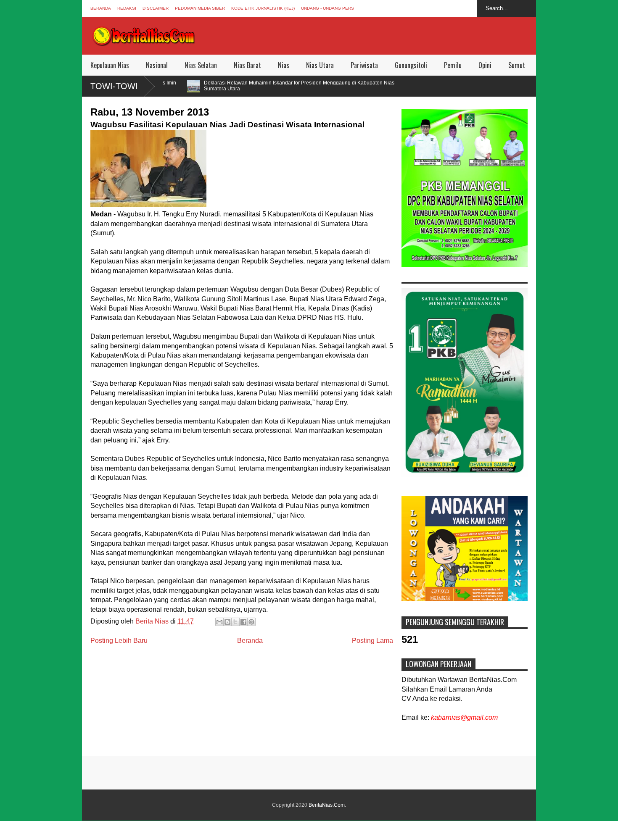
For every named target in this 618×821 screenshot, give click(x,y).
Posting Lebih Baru (119, 640)
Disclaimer (156, 8)
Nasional (157, 65)
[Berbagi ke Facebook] (243, 622)
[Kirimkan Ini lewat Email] (219, 622)
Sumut (516, 65)
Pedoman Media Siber (200, 8)
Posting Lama (372, 640)
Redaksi (126, 8)
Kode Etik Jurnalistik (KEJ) (263, 8)
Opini (484, 65)
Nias (283, 65)
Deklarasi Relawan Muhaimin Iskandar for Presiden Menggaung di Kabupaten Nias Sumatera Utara (255, 86)
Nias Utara (320, 65)
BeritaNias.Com (327, 805)
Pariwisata (364, 65)
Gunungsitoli (411, 65)
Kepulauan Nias (109, 65)
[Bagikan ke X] (235, 622)
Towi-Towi (114, 86)
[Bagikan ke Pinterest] (251, 622)
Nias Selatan (201, 65)
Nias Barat (247, 65)
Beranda (100, 8)
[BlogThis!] (227, 622)
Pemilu (453, 65)
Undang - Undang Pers (327, 8)
